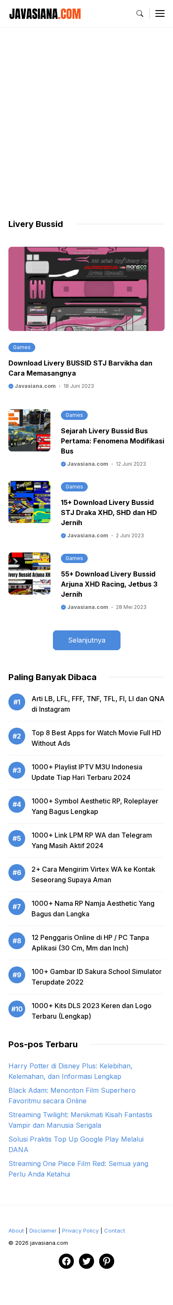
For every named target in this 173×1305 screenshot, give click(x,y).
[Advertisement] (86, 131)
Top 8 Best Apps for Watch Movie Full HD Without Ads (96, 738)
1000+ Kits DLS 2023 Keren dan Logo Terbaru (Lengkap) (91, 1010)
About (16, 1230)
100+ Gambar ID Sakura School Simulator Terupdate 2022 (96, 976)
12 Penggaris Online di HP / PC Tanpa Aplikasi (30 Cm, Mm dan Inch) (90, 942)
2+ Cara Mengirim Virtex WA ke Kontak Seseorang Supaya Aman (93, 874)
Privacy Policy (80, 1230)
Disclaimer (43, 1230)
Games (22, 347)
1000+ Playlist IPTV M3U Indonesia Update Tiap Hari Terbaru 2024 (86, 772)
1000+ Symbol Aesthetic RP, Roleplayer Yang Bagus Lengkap (94, 806)
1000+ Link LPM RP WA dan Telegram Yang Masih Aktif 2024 (91, 840)
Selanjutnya (86, 640)
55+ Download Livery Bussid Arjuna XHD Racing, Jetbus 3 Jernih (109, 584)
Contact (114, 1230)
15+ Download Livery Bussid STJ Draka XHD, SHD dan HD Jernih (109, 512)
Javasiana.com (34, 386)
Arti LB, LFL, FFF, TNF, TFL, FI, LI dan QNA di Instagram (98, 703)
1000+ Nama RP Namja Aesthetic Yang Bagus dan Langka (93, 908)
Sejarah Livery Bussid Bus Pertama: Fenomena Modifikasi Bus (112, 441)
